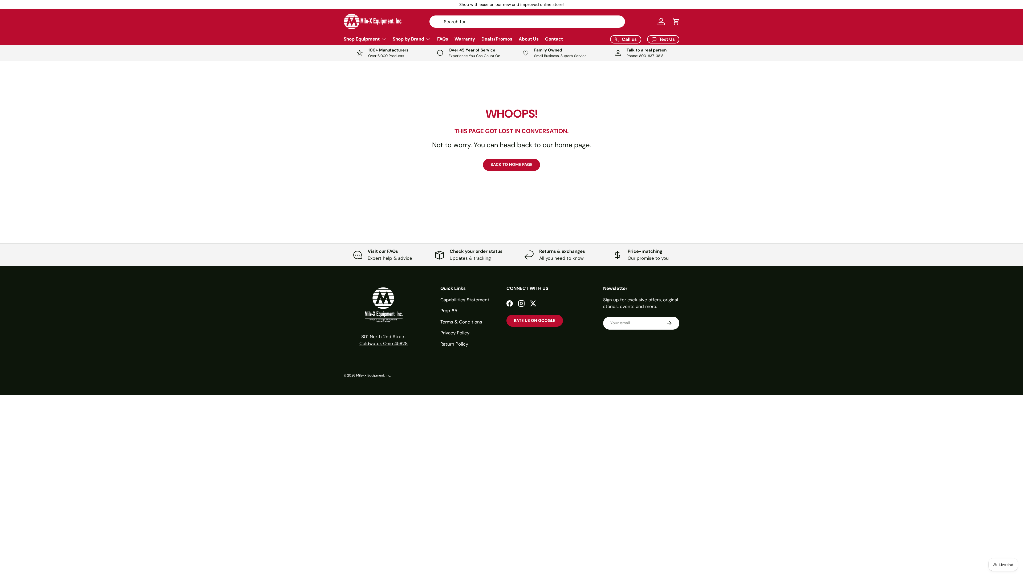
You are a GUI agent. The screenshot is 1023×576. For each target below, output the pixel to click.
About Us (529, 39)
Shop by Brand (408, 39)
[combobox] (527, 21)
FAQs (442, 39)
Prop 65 (448, 311)
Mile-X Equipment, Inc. (373, 375)
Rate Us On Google (534, 320)
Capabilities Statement (464, 300)
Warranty (464, 39)
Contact (554, 39)
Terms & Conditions (461, 322)
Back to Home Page (511, 164)
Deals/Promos (496, 39)
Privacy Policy (454, 333)
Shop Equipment (362, 39)
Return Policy (454, 344)
